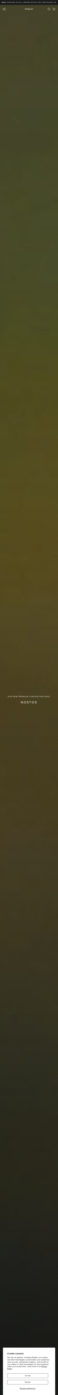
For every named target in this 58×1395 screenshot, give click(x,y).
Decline (28, 1382)
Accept (27, 1376)
